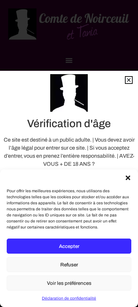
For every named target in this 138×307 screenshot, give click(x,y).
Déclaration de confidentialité (69, 298)
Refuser (69, 264)
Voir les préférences (69, 283)
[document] (69, 153)
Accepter (69, 246)
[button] (128, 177)
